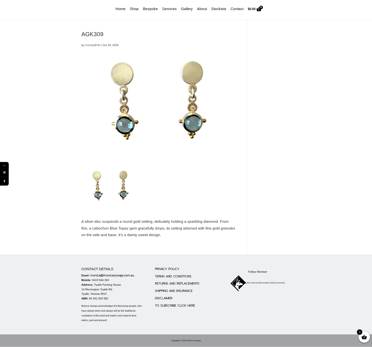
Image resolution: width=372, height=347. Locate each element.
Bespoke (150, 9)
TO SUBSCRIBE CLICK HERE (175, 305)
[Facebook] (4, 181)
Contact (237, 9)
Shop (134, 9)
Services (169, 9)
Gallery (187, 9)
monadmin (92, 45)
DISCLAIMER (163, 298)
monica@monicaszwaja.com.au (112, 275)
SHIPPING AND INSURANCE (174, 291)
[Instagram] (4, 172)
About (202, 9)
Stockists (218, 9)
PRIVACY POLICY (167, 269)
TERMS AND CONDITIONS (173, 276)
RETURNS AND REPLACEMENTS (177, 283)
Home (120, 9)
